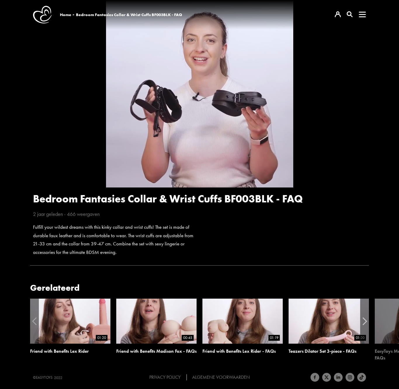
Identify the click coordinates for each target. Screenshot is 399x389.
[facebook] (314, 377)
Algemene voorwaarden (221, 377)
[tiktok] (361, 377)
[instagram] (350, 377)
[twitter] (326, 377)
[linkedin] (338, 377)
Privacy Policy (165, 377)
